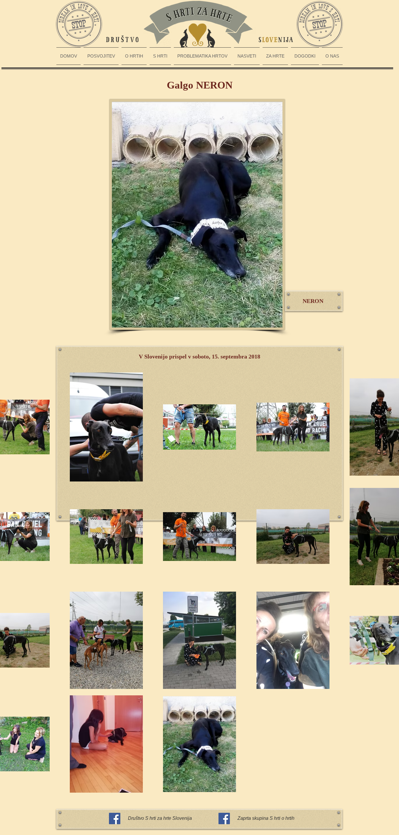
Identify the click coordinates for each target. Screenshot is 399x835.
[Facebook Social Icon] (114, 818)
